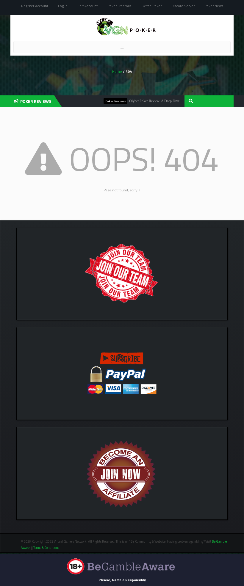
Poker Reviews (109, 101)
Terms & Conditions (46, 547)
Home (117, 71)
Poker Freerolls (119, 6)
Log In (63, 6)
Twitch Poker (151, 6)
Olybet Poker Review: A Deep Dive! (148, 101)
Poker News (213, 6)
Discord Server (183, 6)
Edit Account (87, 6)
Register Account (34, 6)
